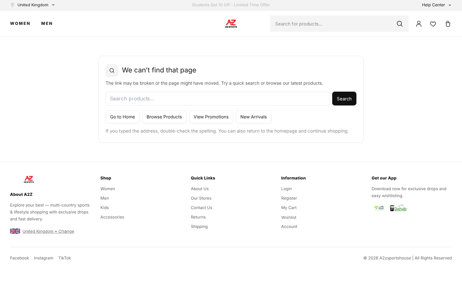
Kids (105, 207)
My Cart (289, 207)
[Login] (418, 23)
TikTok (64, 258)
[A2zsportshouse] (231, 24)
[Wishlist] (433, 23)
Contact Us (201, 207)
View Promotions (211, 117)
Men (47, 24)
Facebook (19, 258)
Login (286, 188)
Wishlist (288, 217)
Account (289, 226)
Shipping (199, 226)
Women (20, 24)
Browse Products (164, 117)
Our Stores (201, 198)
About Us (200, 188)
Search (344, 98)
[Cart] (447, 23)
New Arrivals (253, 117)
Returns (198, 217)
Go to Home (122, 117)
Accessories (112, 217)
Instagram (43, 258)
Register (289, 198)
